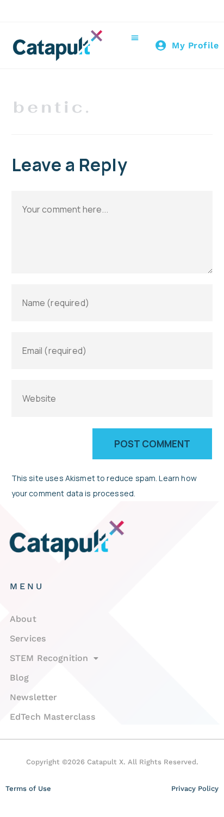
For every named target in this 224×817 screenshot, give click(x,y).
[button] (135, 37)
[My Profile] (160, 45)
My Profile (195, 45)
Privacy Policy (195, 788)
